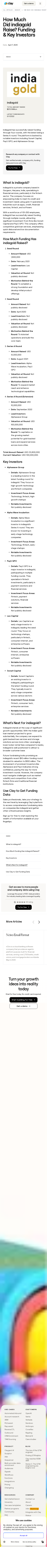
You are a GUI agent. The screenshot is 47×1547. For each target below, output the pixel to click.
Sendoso (29, 1423)
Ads (6, 1457)
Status (28, 1515)
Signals (8, 1472)
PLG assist (9, 1423)
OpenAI (29, 1413)
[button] (23, 57)
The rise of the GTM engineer (33, 1451)
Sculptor (8, 1453)
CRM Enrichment (11, 1436)
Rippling (29, 1433)
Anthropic (30, 1426)
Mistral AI (29, 1436)
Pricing (7, 1485)
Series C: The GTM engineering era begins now (33, 1466)
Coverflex (29, 1429)
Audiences (9, 1468)
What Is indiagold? (13, 844)
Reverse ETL (10, 1429)
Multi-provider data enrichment (12, 1464)
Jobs (27, 1509)
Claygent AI (9, 1450)
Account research (12, 1417)
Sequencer (9, 1460)
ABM (6, 1420)
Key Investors (11, 858)
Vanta (28, 1417)
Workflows (9, 1475)
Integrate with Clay (33, 1512)
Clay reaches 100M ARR (33, 1460)
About (28, 1502)
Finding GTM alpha (33, 1455)
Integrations (10, 1481)
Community (9, 1512)
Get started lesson (12, 1499)
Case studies (31, 1439)
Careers (29, 1505)
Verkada (29, 1420)
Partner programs (12, 1509)
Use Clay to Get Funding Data (18, 872)
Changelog (9, 1488)
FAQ (6, 1515)
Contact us (30, 1499)
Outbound (9, 1433)
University (9, 1502)
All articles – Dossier (11, 10)
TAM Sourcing (10, 1439)
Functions (9, 1478)
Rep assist (9, 1426)
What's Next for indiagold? (16, 865)
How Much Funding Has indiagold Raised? (22, 851)
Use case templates (13, 1505)
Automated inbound (13, 1413)
